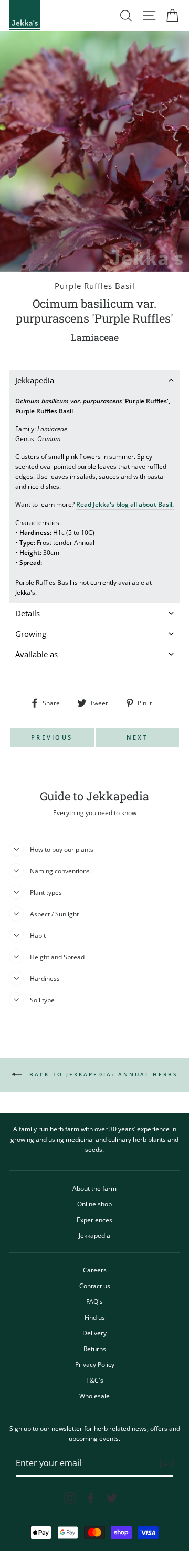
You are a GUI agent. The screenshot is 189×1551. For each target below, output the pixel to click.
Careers (95, 1270)
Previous (51, 737)
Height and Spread (57, 957)
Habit (38, 935)
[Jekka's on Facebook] (91, 1498)
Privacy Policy (94, 1364)
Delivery (94, 1333)
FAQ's (94, 1301)
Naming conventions (60, 871)
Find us (95, 1317)
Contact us (94, 1285)
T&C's (94, 1380)
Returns (94, 1348)
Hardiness (45, 978)
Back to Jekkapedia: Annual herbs (102, 1074)
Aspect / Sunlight (54, 914)
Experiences (94, 1219)
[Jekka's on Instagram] (70, 1498)
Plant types (46, 892)
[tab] (94, 380)
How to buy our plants (61, 849)
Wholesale (94, 1396)
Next (137, 737)
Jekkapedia (94, 1235)
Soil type (42, 1000)
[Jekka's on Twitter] (112, 1498)
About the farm (94, 1188)
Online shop (94, 1204)
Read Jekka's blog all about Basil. (125, 504)
